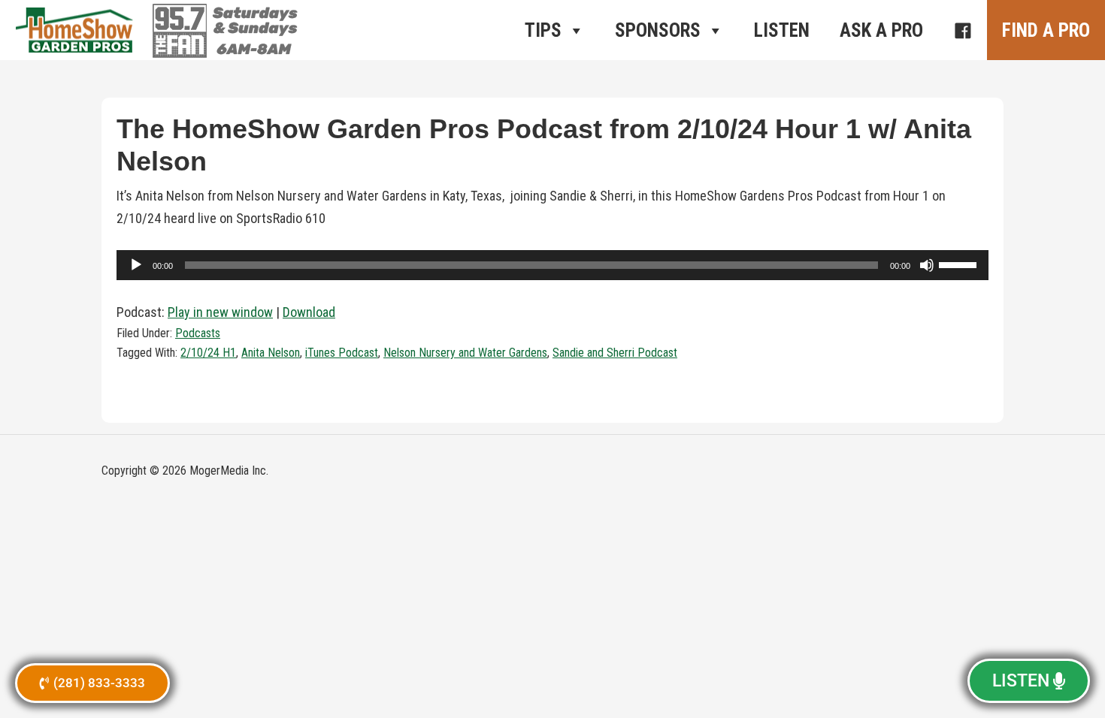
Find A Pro (1046, 30)
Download (309, 312)
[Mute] (926, 265)
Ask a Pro (881, 30)
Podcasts (197, 333)
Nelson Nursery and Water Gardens (465, 352)
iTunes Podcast (341, 352)
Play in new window (220, 312)
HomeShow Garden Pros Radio (75, 30)
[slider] (960, 263)
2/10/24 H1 (208, 352)
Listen (782, 30)
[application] (552, 265)
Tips (543, 30)
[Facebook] (962, 30)
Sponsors (658, 30)
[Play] (136, 265)
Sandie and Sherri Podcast (614, 352)
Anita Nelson (270, 352)
